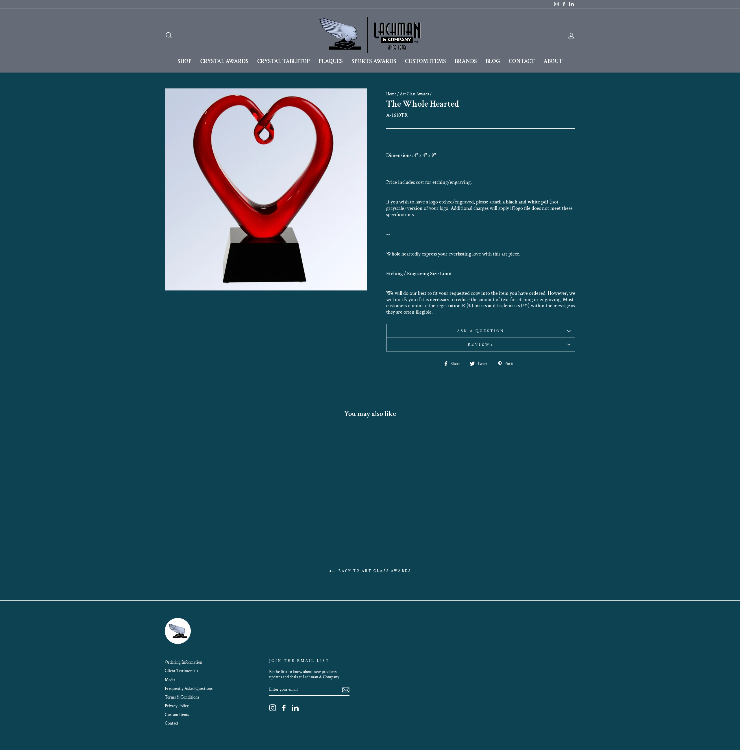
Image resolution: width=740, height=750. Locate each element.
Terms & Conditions (182, 697)
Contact (522, 61)
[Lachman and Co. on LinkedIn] (295, 707)
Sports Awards (374, 61)
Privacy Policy (177, 706)
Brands (466, 61)
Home (391, 94)
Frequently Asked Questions (188, 688)
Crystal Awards (224, 61)
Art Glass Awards (414, 94)
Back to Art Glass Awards (374, 571)
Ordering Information (183, 662)
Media (170, 680)
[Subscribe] (345, 689)
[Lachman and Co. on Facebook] (283, 707)
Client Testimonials (181, 671)
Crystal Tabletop (283, 61)
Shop (184, 61)
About (553, 61)
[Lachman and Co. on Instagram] (272, 707)
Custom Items (425, 61)
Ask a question (481, 331)
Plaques (331, 61)
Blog (493, 61)
